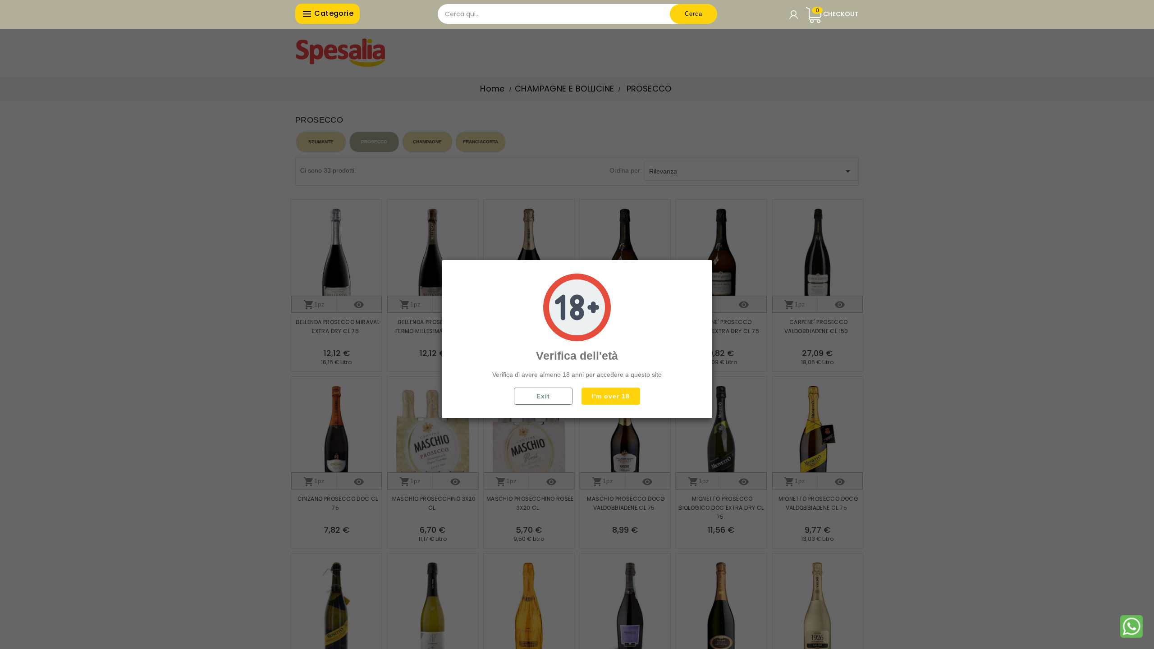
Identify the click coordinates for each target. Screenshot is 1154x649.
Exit (543, 396)
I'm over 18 (611, 396)
